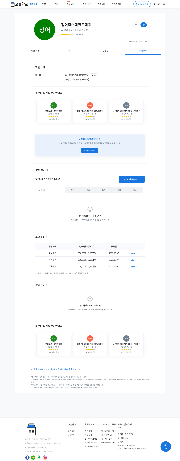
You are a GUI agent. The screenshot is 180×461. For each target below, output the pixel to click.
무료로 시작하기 (90, 150)
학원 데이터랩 (106, 435)
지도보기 (93, 75)
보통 (103, 190)
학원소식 (143, 50)
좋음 (119, 190)
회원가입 (71, 435)
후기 (70, 50)
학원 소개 (35, 50)
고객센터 (121, 441)
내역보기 (134, 253)
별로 (88, 190)
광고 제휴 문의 (106, 438)
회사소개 (71, 431)
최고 (135, 190)
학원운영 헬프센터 (108, 442)
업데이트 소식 (123, 438)
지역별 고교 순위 (91, 442)
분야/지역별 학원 (91, 438)
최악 (72, 190)
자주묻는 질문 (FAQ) (125, 434)
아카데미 (34, 4)
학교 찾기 (88, 435)
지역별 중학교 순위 (92, 446)
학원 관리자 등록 (142, 4)
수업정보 (106, 50)
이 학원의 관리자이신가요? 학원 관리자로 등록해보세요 (55, 369)
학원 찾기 (88, 431)
